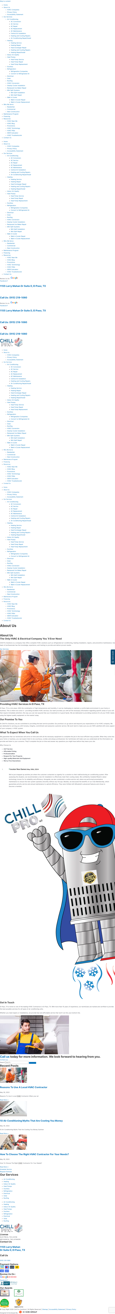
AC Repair (14, 26)
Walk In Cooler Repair (18, 100)
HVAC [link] (19, 1096)
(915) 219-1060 (13, 297)
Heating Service (16, 43)
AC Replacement (16, 29)
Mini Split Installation (18, 92)
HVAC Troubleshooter (14, 135)
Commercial (11, 109)
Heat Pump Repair (17, 62)
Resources (7, 119)
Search (2, 1062)
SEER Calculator (12, 133)
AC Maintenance (16, 31)
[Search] (32, 1063)
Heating (9, 40)
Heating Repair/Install (18, 52)
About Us (7, 7)
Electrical (10, 76)
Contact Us (7, 138)
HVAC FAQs (11, 130)
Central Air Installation (18, 33)
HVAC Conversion (13, 83)
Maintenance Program (11, 114)
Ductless (10, 66)
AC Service (14, 24)
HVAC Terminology (13, 128)
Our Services (8, 17)
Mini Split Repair (16, 95)
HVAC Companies (13, 10)
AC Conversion (16, 21)
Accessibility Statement (15, 14)
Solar (9, 78)
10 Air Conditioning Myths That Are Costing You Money (31, 1120)
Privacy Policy (12, 12)
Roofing (9, 81)
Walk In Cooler (12, 97)
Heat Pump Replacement (19, 64)
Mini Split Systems (13, 90)
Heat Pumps (11, 57)
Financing (7, 116)
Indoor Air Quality (13, 55)
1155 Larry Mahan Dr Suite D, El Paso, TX (23, 286)
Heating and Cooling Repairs (20, 36)
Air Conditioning (12, 19)
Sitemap (45, 1309)
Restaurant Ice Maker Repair (16, 88)
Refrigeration (11, 69)
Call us (5, 1056)
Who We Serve (8, 104)
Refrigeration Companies (19, 71)
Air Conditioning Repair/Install (21, 38)
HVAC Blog (11, 123)
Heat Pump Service (17, 59)
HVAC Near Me (12, 121)
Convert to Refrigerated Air (20, 74)
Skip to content (5, 1)
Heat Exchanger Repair (18, 48)
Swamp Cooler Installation (16, 85)
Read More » (4, 1100)
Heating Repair (16, 45)
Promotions (11, 126)
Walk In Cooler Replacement (20, 102)
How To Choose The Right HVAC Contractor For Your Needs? (34, 1154)
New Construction (13, 112)
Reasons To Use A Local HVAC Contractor (23, 1087)
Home (6, 5)
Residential (11, 107)
